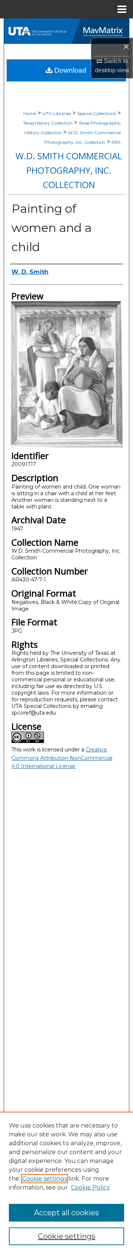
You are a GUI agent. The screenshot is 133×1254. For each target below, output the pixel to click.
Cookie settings (44, 1178)
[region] (66, 1183)
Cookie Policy (90, 1187)
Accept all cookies (66, 1212)
